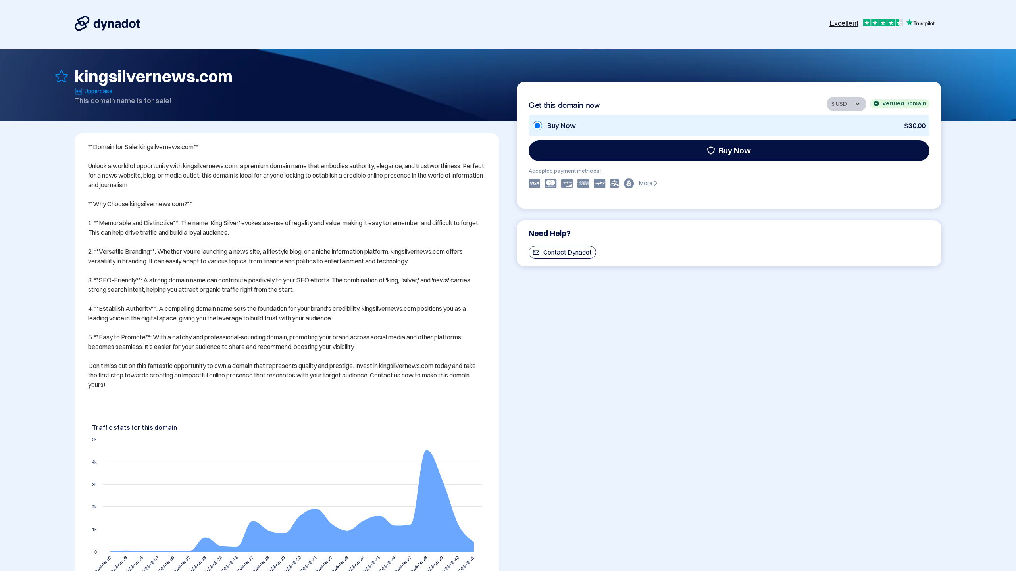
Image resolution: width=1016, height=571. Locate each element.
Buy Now (735, 150)
